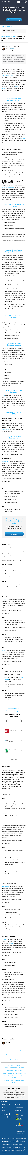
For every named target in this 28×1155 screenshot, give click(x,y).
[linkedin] (5, 1117)
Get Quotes (13, 534)
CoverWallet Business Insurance (13, 741)
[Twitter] (2, 1117)
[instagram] (11, 1117)
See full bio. (19, 1051)
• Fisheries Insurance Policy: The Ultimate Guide (14, 1073)
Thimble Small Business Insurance (14, 750)
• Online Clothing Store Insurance (14, 1070)
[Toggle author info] (12, 50)
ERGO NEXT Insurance (15, 730)
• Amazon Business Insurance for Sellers (14, 1067)
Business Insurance (14, 1065)
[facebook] (7, 1117)
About (2, 1107)
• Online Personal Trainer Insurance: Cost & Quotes (14, 1076)
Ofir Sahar (12, 48)
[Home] (5, 1)
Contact (3, 1110)
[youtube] (9, 1117)
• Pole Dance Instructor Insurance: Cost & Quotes (14, 1081)
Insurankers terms (19, 1107)
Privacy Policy (18, 1110)
